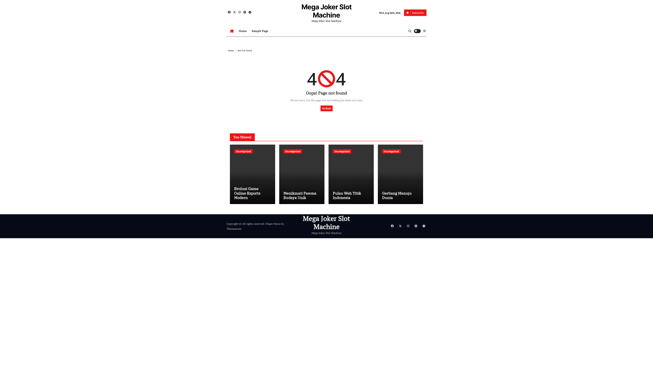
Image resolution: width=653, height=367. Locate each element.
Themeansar (234, 229)
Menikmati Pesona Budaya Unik (299, 195)
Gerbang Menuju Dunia (397, 195)
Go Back (326, 108)
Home (243, 31)
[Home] (231, 31)
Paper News (273, 224)
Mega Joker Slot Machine (327, 11)
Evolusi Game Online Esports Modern (247, 193)
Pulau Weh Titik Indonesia (347, 195)
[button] (424, 31)
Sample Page (260, 31)
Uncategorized (243, 151)
